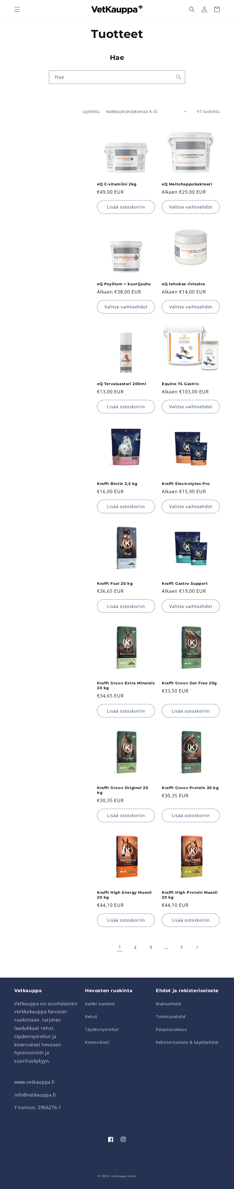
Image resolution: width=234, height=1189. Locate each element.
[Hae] (178, 77)
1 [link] (119, 947)
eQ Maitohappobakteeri (187, 184)
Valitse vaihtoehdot (190, 207)
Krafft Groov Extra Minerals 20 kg (126, 685)
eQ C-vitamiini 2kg (117, 184)
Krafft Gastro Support (185, 583)
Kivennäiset (97, 1042)
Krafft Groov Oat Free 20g (189, 683)
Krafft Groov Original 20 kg (122, 790)
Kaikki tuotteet (100, 1003)
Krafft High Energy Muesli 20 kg (124, 894)
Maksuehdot (168, 1003)
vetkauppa (119, 1176)
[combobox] (117, 77)
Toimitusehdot (171, 1016)
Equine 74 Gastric (180, 383)
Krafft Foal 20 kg (115, 583)
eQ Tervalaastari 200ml (121, 383)
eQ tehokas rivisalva (183, 284)
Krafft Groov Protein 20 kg (190, 787)
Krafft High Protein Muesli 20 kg (190, 894)
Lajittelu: (91, 111)
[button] (17, 9)
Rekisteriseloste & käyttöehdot (187, 1042)
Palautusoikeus (171, 1029)
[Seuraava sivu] (197, 947)
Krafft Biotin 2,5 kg (117, 483)
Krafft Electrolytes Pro (186, 483)
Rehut (91, 1016)
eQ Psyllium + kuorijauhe (124, 284)
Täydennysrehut (101, 1029)
